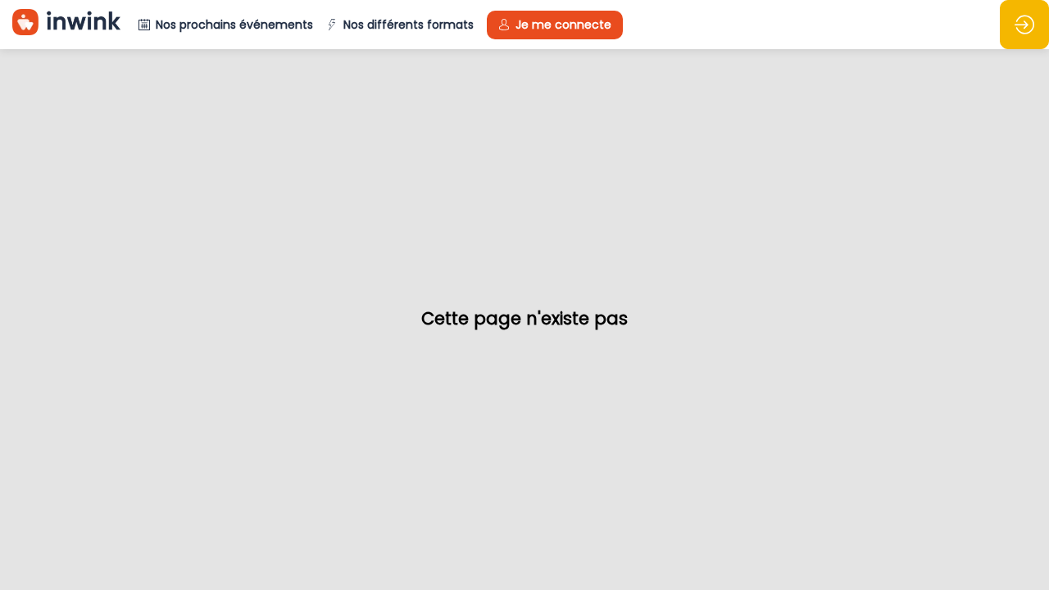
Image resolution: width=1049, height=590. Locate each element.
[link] (400, 24)
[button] (555, 25)
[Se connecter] (1024, 24)
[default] (226, 24)
